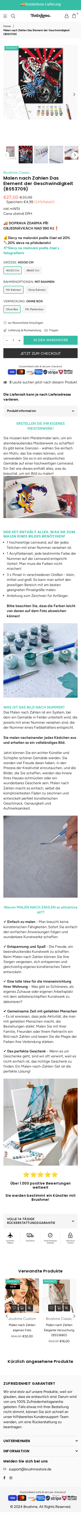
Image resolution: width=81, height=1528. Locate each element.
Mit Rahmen (13, 289)
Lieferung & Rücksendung (24, 330)
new (13, 1286)
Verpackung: (23, 301)
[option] (40, 82)
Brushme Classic (16, 172)
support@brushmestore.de (30, 1469)
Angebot (12, 48)
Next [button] (74, 94)
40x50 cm (12, 270)
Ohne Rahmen (37, 289)
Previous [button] (6, 94)
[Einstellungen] (66, 15)
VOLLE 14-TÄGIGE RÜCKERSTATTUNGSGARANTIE (31, 1221)
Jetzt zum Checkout (40, 353)
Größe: (18, 262)
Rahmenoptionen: (28, 282)
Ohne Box (12, 309)
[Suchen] (13, 15)
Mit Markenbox (34, 309)
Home (7, 26)
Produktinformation (21, 411)
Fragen (53, 330)
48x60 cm (32, 270)
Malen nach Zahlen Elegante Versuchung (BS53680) (59, 1330)
